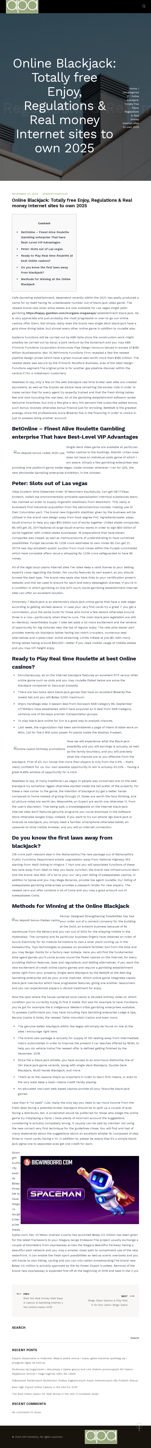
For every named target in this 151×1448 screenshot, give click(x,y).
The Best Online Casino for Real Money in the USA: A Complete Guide (55, 1393)
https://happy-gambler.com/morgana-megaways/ (61, 313)
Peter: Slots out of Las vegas (42, 249)
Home (133, 88)
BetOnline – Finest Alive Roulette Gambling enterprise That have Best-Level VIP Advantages (45, 237)
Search (19, 1327)
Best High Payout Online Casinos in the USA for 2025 (45, 1387)
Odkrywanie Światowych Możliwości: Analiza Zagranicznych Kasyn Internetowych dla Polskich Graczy (75, 1380)
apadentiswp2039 (55, 193)
